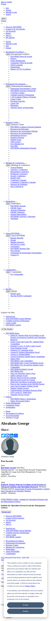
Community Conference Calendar (23, 182)
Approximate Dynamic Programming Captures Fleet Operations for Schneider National (25, 490)
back (8, 54)
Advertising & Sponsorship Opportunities (26, 253)
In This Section (7, 329)
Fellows (13, 59)
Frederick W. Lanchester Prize (21, 350)
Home (8, 411)
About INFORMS (13, 233)
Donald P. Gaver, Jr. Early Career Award (25, 346)
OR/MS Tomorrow (17, 212)
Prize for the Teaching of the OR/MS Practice (27, 384)
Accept (25, 605)
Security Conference (18, 176)
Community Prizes (13, 405)
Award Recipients (12, 416)
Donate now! (6, 512)
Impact (8, 33)
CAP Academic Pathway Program (23, 97)
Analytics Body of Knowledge (21, 108)
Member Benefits (16, 238)
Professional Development (16, 84)
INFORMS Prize (16, 371)
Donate (8, 10)
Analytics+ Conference (19, 170)
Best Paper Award (8, 468)
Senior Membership (17, 61)
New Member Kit (17, 144)
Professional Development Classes (23, 89)
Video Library (15, 142)
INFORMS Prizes (12, 333)
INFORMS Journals (18, 206)
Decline (25, 611)
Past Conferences (16, 187)
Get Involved (11, 31)
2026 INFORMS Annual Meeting (18, 319)
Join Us (8, 35)
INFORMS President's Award (21, 369)
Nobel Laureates (16, 65)
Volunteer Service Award (19, 395)
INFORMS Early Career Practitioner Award (26, 363)
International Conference (19, 172)
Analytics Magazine (17, 210)
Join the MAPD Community (21, 296)
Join (7, 8)
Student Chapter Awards (19, 388)
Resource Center (12, 122)
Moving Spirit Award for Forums (22, 380)
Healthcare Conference (19, 174)
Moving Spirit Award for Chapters (23, 378)
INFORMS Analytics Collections (22, 216)
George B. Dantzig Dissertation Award (24, 352)
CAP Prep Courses (17, 93)
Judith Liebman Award (19, 376)
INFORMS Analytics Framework (23, 91)
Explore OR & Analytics (15, 518)
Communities (11, 270)
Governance (15, 246)
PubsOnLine (10, 316)
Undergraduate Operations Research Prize (26, 390)
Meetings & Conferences (15, 163)
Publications (10, 201)
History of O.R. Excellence (20, 69)
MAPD (9, 289)
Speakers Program (17, 138)
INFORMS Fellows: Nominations (23, 399)
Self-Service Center (17, 244)
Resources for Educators (19, 129)
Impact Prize (15, 359)
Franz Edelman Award (18, 348)
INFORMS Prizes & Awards (21, 56)
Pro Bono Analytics (17, 101)
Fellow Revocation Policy (20, 401)
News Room (15, 251)
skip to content (6, 2)
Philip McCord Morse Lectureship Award (26, 382)
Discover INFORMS (13, 27)
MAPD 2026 (15, 178)
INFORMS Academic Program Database (25, 127)
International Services (18, 135)
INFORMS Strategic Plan (20, 249)
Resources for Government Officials (23, 131)
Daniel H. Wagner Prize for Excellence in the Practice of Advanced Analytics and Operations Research (28, 337)
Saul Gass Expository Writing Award (24, 386)
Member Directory (17, 242)
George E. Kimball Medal (20, 354)
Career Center (15, 99)
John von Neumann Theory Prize (22, 373)
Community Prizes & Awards (21, 63)
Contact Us (14, 255)
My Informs (10, 38)
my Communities (16, 274)
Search (8, 42)
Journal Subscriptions (18, 214)
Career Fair (14, 103)
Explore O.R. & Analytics (15, 29)
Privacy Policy (30, 586)
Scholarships (15, 67)
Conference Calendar (18, 180)
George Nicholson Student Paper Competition (27, 357)
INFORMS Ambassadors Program (23, 148)
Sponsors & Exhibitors (18, 184)
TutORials (14, 219)
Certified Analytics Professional (22, 95)
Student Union (15, 140)
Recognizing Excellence (15, 52)
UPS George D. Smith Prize (21, 393)
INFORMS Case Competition (21, 361)
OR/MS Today (16, 208)
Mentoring (14, 105)
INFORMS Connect (13, 325)
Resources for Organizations (21, 133)
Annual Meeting (16, 167)
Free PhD (14, 146)
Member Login (11, 12)
